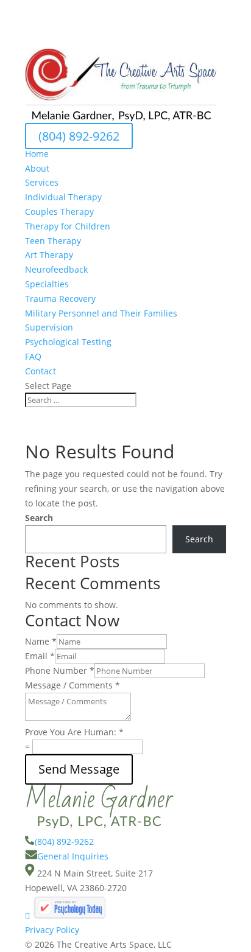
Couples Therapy (59, 211)
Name (41, 641)
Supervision (49, 327)
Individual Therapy (63, 197)
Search (39, 517)
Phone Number (59, 670)
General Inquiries (72, 856)
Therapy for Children (67, 226)
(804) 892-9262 (78, 136)
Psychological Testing (68, 342)
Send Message (78, 769)
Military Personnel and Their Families (101, 313)
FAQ (33, 356)
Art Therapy (49, 255)
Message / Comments (72, 685)
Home (37, 153)
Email (40, 656)
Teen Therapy (53, 241)
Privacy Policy (52, 930)
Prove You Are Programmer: (74, 732)
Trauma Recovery (60, 298)
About (37, 168)
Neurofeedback (56, 269)
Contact (40, 371)
